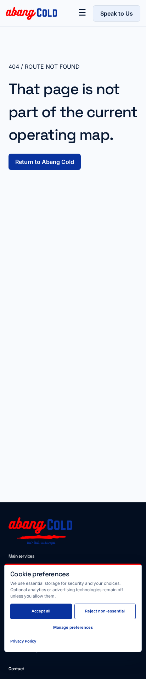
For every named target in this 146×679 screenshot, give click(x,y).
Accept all (41, 611)
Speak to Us (116, 13)
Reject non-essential (105, 611)
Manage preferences (73, 627)
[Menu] (82, 13)
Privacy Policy (23, 641)
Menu (82, 13)
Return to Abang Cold (44, 161)
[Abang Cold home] (29, 13)
